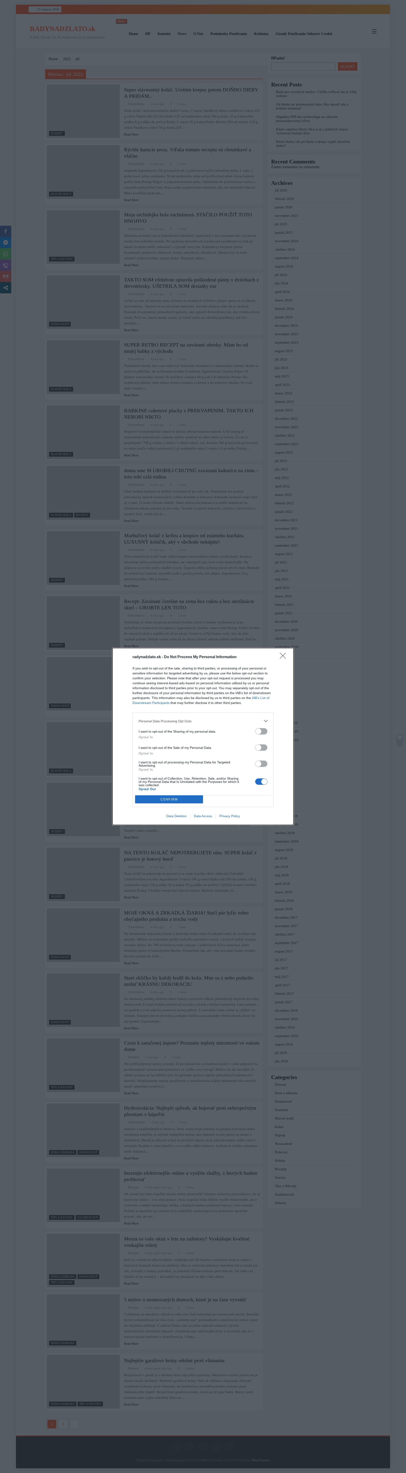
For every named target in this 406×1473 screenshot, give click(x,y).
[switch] (261, 731)
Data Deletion (176, 816)
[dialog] (203, 736)
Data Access (203, 816)
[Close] (284, 657)
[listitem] (203, 721)
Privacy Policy (229, 816)
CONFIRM (169, 799)
